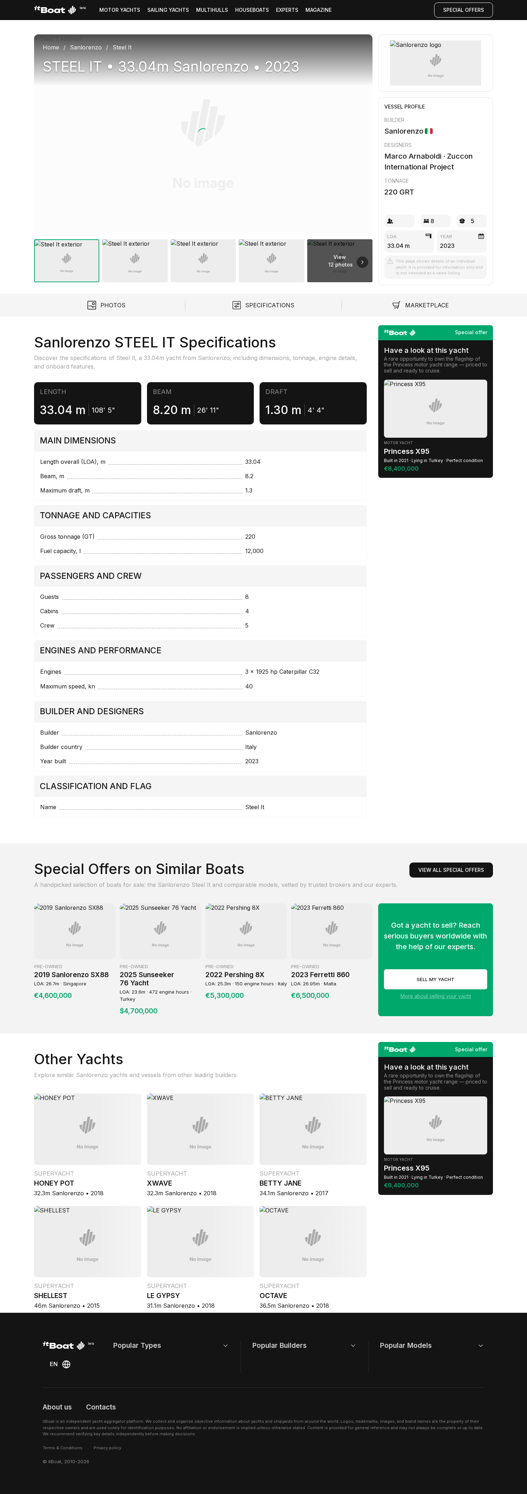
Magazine (318, 10)
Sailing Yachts (168, 10)
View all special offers (451, 870)
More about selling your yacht (435, 996)
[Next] (359, 134)
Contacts (101, 1407)
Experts (287, 10)
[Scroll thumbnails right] (362, 262)
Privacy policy (107, 1447)
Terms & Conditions (62, 1447)
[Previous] (47, 134)
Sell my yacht (436, 979)
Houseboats (252, 10)
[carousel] (203, 155)
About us (57, 1407)
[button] (203, 134)
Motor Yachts (119, 10)
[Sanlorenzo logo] (435, 63)
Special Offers (463, 10)
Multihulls (212, 10)
